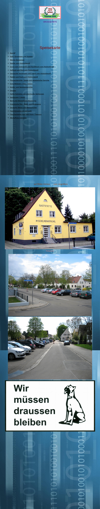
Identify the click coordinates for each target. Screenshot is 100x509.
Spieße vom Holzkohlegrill (20, 63)
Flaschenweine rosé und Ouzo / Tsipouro (25, 114)
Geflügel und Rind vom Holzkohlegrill (24, 70)
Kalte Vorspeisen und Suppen (21, 56)
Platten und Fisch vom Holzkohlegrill (24, 77)
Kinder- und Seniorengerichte (21, 87)
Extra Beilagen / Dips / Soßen (21, 84)
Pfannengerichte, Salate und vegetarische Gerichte (29, 80)
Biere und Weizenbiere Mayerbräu (23, 101)
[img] (50, 12)
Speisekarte (50, 22)
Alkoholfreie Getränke (18, 118)
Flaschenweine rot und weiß (21, 111)
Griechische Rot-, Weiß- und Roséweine (25, 104)
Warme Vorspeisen (17, 60)
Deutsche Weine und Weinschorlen (23, 107)
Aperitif (12, 53)
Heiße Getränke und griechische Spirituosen (27, 94)
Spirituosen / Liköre (17, 97)
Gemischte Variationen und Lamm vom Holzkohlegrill (30, 73)
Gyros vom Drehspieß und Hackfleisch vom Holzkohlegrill (32, 67)
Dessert (13, 90)
